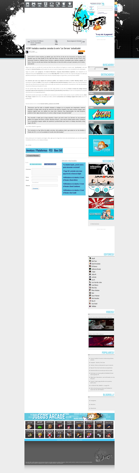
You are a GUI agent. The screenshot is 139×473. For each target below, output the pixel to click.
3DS (45, 6)
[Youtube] (116, 15)
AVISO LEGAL (64, 440)
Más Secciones (95, 224)
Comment (28, 169)
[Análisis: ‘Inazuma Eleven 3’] (101, 105)
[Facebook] (116, 9)
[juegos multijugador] (79, 434)
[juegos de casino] (59, 425)
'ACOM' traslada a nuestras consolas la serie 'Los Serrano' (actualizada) (53, 48)
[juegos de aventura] (49, 425)
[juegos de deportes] (89, 425)
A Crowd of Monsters (33, 156)
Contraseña (92, 9)
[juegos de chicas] (39, 434)
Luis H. (93, 280)
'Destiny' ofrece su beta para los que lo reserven (101, 365)
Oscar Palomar (95, 296)
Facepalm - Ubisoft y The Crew (97, 362)
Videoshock (93, 408)
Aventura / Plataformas (36, 150)
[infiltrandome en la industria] (101, 174)
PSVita (52, 6)
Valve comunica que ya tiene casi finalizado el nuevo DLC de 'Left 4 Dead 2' (101, 388)
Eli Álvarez (94, 266)
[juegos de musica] (89, 434)
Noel (93, 293)
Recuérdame (101, 12)
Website (28, 185)
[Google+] (116, 12)
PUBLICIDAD (70, 440)
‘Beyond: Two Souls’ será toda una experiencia (101, 368)
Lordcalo (94, 277)
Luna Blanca (95, 285)
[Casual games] (69, 425)
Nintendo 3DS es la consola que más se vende (101, 370)
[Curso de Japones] (101, 208)
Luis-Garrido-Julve (97, 282)
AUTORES (80, 440)
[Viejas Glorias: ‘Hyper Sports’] (101, 119)
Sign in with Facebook (50, 164)
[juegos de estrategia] (29, 434)
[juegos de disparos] (99, 425)
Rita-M (93, 301)
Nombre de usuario (92, 7)
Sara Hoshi (94, 304)
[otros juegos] (99, 434)
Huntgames (93, 400)
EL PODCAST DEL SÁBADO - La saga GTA (99, 385)
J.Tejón (93, 272)
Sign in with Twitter (36, 164)
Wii (40, 6)
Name (27, 177)
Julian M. (94, 274)
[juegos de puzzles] (109, 434)
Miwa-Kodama (95, 290)
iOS (64, 6)
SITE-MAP (76, 440)
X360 (27, 6)
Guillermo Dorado (96, 269)
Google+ (33, 51)
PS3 (33, 6)
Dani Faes (94, 261)
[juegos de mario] (49, 434)
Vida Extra (92, 404)
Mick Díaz (94, 288)
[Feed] (116, 3)
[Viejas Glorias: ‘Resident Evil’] (101, 90)
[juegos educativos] (109, 425)
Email (27, 180)
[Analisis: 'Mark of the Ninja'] (101, 134)
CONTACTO (59, 440)
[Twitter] (116, 6)
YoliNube (94, 306)
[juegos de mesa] (59, 434)
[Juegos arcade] (39, 425)
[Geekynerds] (101, 219)
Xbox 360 (58, 150)
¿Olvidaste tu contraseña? (102, 13)
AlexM (30, 51)
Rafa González (95, 298)
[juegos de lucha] (69, 434)
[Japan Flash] (101, 185)
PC (57, 6)
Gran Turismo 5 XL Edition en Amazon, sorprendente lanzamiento (37, 42)
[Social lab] (101, 197)
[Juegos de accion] (29, 425)
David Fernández (96, 264)
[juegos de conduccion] (79, 425)
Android (70, 6)
